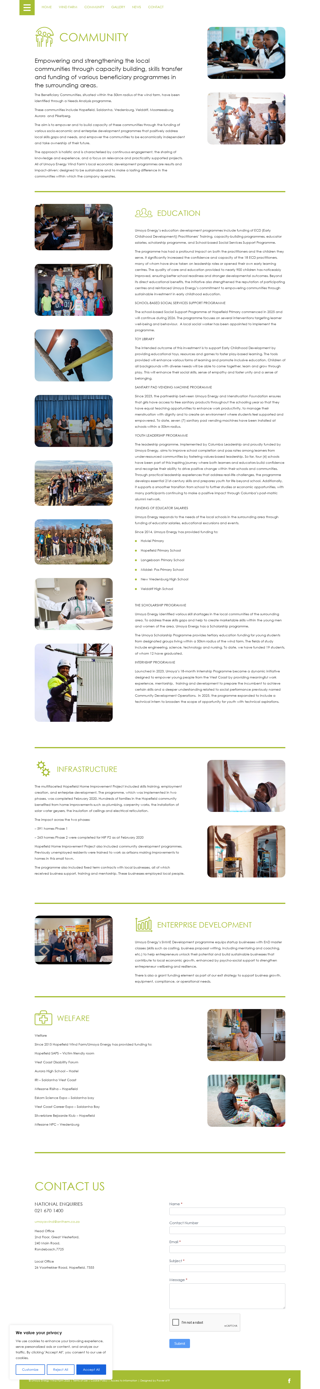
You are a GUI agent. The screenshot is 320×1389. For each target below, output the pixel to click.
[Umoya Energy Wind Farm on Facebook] (289, 1382)
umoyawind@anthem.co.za (57, 1221)
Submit (179, 1343)
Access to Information (124, 1380)
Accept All (91, 1369)
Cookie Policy (99, 1380)
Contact (156, 7)
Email (175, 1241)
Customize (30, 1369)
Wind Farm (68, 7)
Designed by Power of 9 (155, 1380)
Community (94, 7)
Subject (177, 1260)
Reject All (60, 1369)
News (136, 7)
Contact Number (183, 1222)
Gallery (118, 7)
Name (175, 1203)
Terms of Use (80, 1380)
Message (178, 1279)
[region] (60, 1352)
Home (47, 7)
